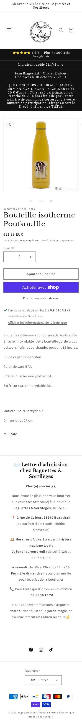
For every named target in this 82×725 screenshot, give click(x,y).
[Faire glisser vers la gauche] (31, 201)
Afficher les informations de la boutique (37, 323)
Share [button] (13, 434)
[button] (9, 30)
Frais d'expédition (29, 240)
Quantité (9, 248)
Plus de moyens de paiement (41, 298)
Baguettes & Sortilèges (31, 712)
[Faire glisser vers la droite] (51, 201)
